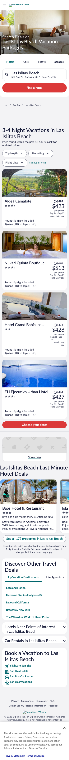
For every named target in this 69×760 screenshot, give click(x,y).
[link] (34, 666)
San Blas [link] (17, 105)
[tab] (10, 62)
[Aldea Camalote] (34, 212)
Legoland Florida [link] (15, 588)
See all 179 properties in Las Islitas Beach (34, 538)
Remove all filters (37, 163)
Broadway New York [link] (18, 610)
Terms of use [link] (27, 701)
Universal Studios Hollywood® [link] (24, 595)
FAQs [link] (52, 701)
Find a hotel (34, 87)
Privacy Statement (15, 756)
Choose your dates (34, 424)
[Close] (64, 728)
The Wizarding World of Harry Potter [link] (28, 617)
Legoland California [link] (17, 602)
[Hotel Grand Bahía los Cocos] (34, 338)
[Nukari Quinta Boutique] (34, 274)
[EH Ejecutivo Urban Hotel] (34, 403)
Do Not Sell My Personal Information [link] (27, 705)
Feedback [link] (53, 705)
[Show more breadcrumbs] (5, 105)
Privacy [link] (15, 701)
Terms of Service (35, 756)
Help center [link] (42, 701)
